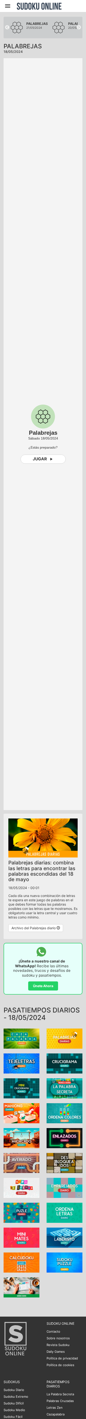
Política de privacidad (62, 1358)
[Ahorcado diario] (21, 1137)
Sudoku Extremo (16, 1396)
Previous (7, 27)
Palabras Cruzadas (60, 1401)
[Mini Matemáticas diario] (21, 1237)
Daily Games (56, 1351)
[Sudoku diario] (21, 1287)
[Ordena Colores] (64, 1113)
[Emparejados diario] (64, 1187)
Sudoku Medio (14, 1410)
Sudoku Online (39, 6)
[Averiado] (21, 1162)
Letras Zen (55, 1407)
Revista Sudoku (58, 1345)
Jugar (40, 458)
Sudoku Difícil (14, 1403)
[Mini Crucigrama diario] (21, 1088)
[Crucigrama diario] (64, 1063)
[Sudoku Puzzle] (64, 1262)
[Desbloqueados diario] (64, 1162)
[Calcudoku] (21, 1262)
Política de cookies (60, 1365)
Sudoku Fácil (13, 1417)
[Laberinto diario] (64, 1237)
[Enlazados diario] (64, 1137)
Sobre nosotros (58, 1338)
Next (78, 27)
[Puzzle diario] (21, 1212)
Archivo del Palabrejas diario (34, 928)
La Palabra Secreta (60, 1394)
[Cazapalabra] (21, 1038)
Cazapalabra (55, 1414)
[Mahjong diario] (21, 1113)
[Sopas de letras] (21, 1187)
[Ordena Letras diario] (64, 1212)
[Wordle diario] (64, 1088)
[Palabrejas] (64, 1038)
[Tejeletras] (21, 1063)
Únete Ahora (43, 986)
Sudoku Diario (14, 1390)
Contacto (53, 1331)
